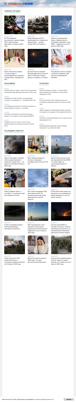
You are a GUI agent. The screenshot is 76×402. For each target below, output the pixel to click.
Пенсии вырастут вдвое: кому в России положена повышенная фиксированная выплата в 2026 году (20, 90)
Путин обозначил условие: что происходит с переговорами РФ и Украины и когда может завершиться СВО (53, 91)
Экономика (9, 83)
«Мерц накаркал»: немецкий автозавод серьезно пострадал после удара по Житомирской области (55, 110)
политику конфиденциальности (44, 399)
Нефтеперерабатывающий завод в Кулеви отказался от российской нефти (53, 126)
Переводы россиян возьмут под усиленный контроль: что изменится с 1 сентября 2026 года (19, 98)
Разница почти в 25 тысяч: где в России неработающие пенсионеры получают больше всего (19, 123)
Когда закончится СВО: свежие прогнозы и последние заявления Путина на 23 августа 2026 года (55, 101)
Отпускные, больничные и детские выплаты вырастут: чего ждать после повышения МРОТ (19, 114)
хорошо (68, 399)
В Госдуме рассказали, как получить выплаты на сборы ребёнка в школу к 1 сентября (20, 106)
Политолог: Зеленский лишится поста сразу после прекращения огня (55, 118)
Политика (44, 83)
